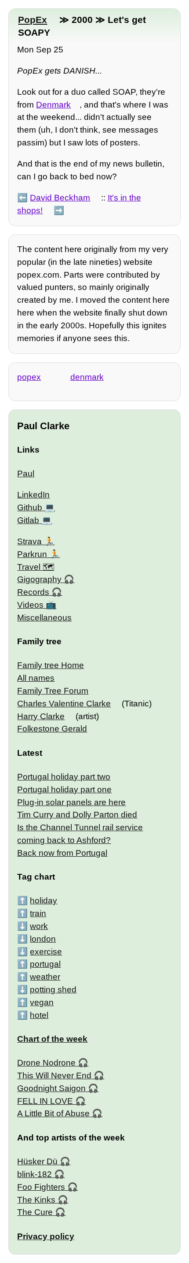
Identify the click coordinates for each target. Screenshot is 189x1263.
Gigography (39, 579)
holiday (43, 900)
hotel (39, 1015)
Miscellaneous (44, 617)
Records (33, 592)
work (39, 926)
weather (45, 976)
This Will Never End (54, 1075)
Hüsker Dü (37, 1161)
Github (29, 507)
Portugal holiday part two (63, 776)
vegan (42, 1002)
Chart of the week (52, 1039)
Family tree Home (50, 665)
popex (29, 377)
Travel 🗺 (35, 567)
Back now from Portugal (62, 853)
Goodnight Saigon (51, 1088)
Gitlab (28, 520)
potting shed (53, 989)
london (43, 939)
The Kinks (36, 1199)
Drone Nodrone (46, 1062)
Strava (29, 541)
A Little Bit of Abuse (53, 1113)
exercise (46, 951)
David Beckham (60, 197)
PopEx (32, 20)
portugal (45, 964)
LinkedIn (33, 494)
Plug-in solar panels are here (71, 802)
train (38, 913)
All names (36, 678)
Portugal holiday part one (64, 789)
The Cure (35, 1212)
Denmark (53, 104)
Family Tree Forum (52, 690)
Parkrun (32, 554)
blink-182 (34, 1174)
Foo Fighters (41, 1187)
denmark (87, 377)
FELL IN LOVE (45, 1101)
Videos (30, 604)
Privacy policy (45, 1236)
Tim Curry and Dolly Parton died (77, 814)
